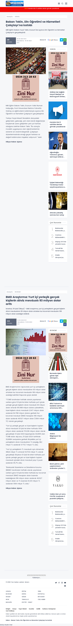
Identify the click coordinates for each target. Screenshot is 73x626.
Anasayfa (10, 16)
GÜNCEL (17, 16)
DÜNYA (17, 575)
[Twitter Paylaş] (61, 39)
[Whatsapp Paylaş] (65, 39)
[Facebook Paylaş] (65, 43)
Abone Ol (43, 40)
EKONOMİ (17, 292)
